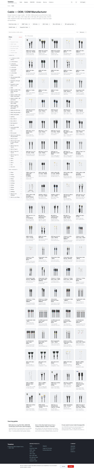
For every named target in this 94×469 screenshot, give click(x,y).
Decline (63, 466)
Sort (77, 32)
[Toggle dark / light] (76, 2)
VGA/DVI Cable (13, 27)
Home (9, 5)
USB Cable (36, 24)
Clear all (20, 37)
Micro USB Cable (57, 24)
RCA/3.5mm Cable (14, 24)
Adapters (26, 2)
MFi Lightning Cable (70, 24)
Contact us (51, 2)
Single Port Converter (47, 448)
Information (38, 2)
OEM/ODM (32, 2)
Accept (70, 466)
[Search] (71, 2)
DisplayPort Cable (24, 27)
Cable (21, 2)
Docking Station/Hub (47, 450)
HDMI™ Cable (26, 24)
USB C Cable (46, 24)
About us (45, 2)
